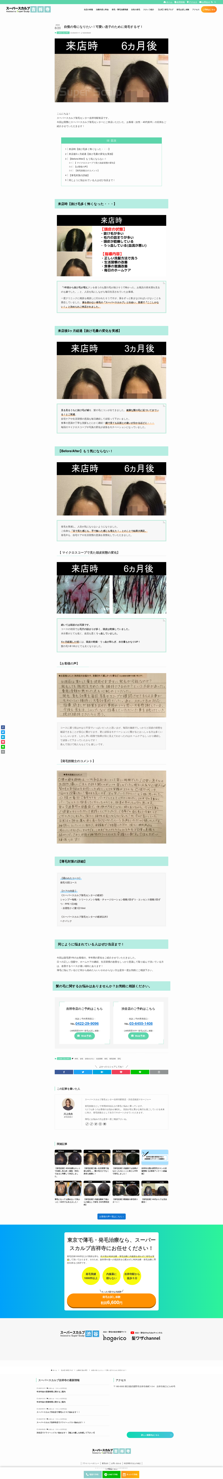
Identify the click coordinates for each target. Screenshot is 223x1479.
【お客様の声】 (81, 166)
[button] (64, 1072)
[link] (87, 1124)
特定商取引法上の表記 (132, 1463)
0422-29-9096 (87, 1023)
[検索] (215, 2)
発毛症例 (112, 1058)
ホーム (169, 2)
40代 (76, 1058)
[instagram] (100, 1124)
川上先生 (68, 1113)
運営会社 (105, 1463)
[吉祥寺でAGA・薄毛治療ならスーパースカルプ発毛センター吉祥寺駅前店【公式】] (28, 9)
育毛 (119, 1058)
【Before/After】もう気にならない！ (88, 158)
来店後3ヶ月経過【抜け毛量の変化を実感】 (91, 153)
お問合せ (206, 2)
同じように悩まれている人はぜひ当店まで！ (92, 180)
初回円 (111, 1300)
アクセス (193, 2)
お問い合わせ (116, 1463)
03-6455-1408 (141, 1023)
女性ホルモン (89, 1058)
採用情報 (181, 2)
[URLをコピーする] (159, 1072)
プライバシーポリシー (90, 1463)
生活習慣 (99, 1058)
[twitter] (96, 1124)
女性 (81, 1058)
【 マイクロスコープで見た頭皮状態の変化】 (95, 162)
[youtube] (104, 1124)
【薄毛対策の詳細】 (79, 175)
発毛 (105, 1058)
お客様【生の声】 (63, 33)
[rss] (211, 2)
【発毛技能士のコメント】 (86, 170)
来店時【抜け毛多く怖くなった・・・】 (90, 149)
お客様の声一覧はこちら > (111, 1216)
